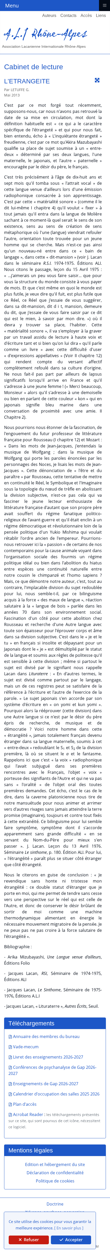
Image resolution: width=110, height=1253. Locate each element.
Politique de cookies (55, 1181)
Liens (101, 15)
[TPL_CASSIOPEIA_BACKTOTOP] (98, 681)
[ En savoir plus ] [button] (68, 1227)
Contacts (68, 15)
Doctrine (55, 1204)
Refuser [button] (31, 1239)
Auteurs (49, 15)
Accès (86, 15)
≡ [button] (105, 5)
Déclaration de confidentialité (55, 1173)
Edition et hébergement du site (55, 1164)
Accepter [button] (73, 1239)
